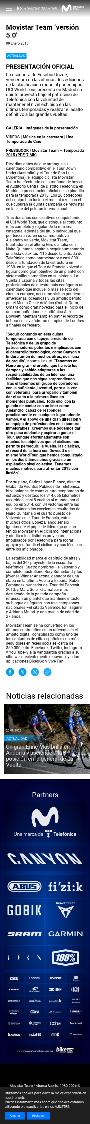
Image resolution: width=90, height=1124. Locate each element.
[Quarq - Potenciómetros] (76, 978)
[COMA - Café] (34, 1012)
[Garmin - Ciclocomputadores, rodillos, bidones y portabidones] (65, 934)
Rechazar (38, 1116)
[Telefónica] (45, 834)
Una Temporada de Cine (40, 139)
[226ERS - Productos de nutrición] (14, 978)
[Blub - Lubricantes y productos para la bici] (76, 989)
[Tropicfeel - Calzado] (76, 1023)
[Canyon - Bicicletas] (45, 858)
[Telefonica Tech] (76, 1034)
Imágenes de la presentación (52, 128)
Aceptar (15, 1116)
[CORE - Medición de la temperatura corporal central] (55, 1023)
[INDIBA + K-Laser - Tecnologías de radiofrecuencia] (76, 1001)
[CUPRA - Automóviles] (65, 910)
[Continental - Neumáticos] (14, 1001)
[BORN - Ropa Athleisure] (25, 957)
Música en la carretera (43, 137)
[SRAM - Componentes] (25, 934)
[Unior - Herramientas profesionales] (76, 1012)
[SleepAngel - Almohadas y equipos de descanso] (34, 1001)
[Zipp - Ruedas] (55, 978)
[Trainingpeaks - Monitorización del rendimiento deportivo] (34, 1023)
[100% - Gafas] (65, 957)
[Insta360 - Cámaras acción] (34, 1034)
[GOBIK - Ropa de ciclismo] (25, 910)
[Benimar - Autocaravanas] (14, 1034)
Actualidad (16, 55)
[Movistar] (45, 817)
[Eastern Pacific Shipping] (55, 1034)
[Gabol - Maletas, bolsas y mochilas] (34, 978)
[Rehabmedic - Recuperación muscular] (55, 1012)
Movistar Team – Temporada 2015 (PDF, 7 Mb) (45, 152)
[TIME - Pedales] (14, 989)
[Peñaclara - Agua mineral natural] (14, 1012)
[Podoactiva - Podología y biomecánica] (55, 1001)
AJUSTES (62, 1107)
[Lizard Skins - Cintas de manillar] (34, 989)
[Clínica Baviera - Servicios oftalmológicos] (14, 1023)
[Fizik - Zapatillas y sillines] (65, 886)
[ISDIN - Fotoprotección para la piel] (55, 989)
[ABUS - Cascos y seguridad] (25, 886)
